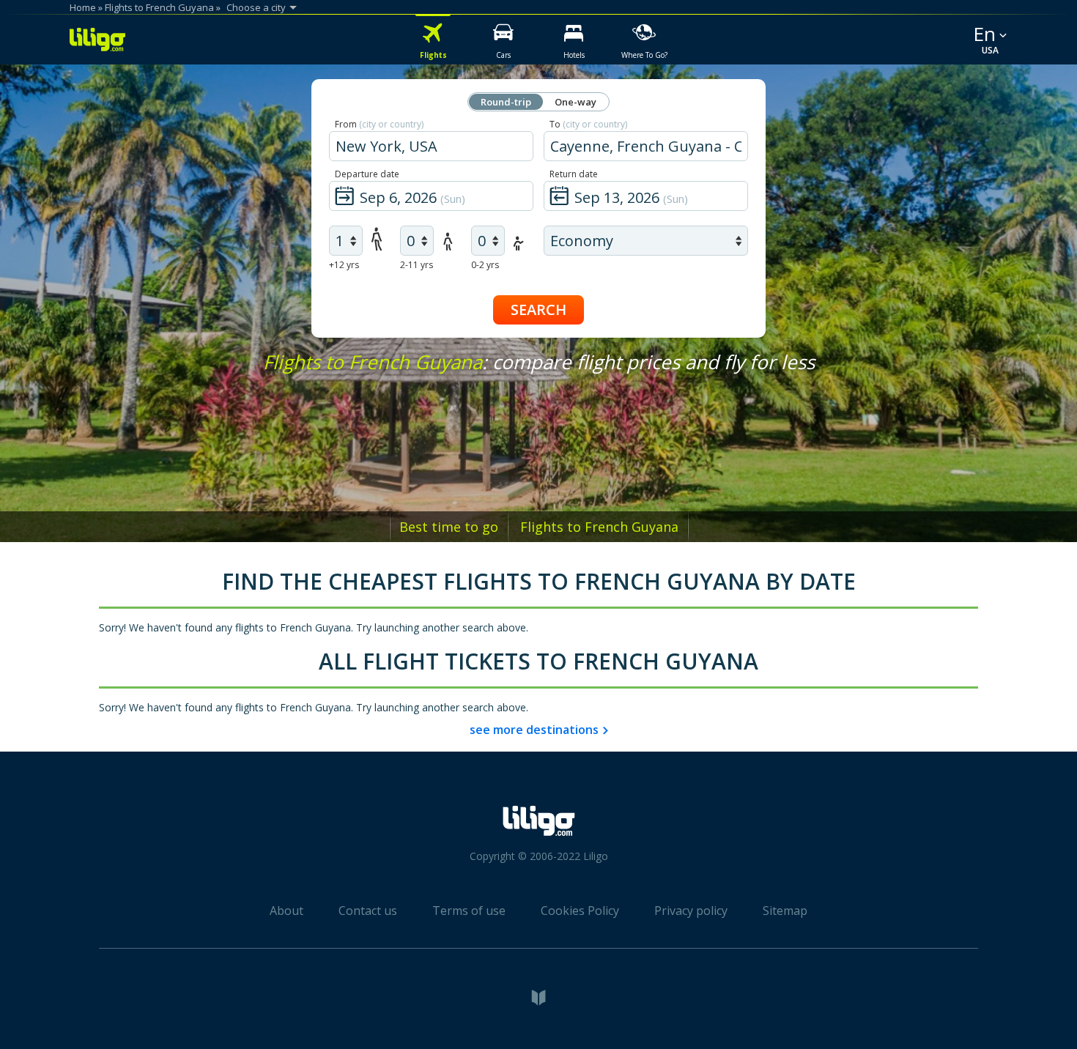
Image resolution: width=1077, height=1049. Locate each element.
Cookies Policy (580, 910)
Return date (573, 174)
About (286, 910)
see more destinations (534, 730)
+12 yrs (344, 265)
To (588, 124)
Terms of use (469, 910)
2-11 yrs (416, 265)
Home (83, 7)
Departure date (367, 174)
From (379, 124)
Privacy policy (691, 910)
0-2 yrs (485, 265)
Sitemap (785, 910)
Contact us (367, 910)
